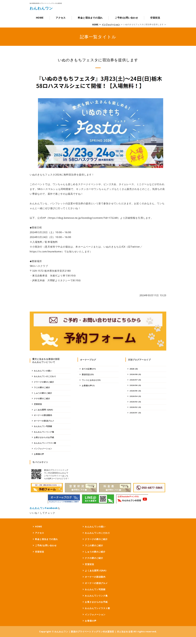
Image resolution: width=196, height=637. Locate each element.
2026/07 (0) (135, 380)
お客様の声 (39, 454)
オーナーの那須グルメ (44, 420)
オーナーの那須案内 (43, 415)
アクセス (61, 17)
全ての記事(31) (89, 369)
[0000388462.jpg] (64, 499)
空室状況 (155, 17)
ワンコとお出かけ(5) (91, 380)
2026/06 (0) (135, 385)
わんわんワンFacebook (44, 508)
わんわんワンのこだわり (45, 376)
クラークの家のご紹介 (44, 382)
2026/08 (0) (135, 374)
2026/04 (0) (135, 396)
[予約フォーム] (47, 487)
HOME (40, 17)
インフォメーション (111, 24)
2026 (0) (134, 369)
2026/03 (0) (135, 401)
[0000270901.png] (81, 487)
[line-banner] (98, 499)
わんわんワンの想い (43, 370)
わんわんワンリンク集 (44, 432)
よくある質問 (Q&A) (43, 409)
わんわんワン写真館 (43, 426)
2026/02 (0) (135, 407)
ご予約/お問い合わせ (126, 17)
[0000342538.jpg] (115, 487)
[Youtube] (132, 499)
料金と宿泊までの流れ (90, 17)
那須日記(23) (88, 374)
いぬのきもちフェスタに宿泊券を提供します (98, 59)
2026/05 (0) (135, 391)
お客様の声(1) (88, 385)
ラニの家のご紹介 (42, 387)
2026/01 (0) (135, 412)
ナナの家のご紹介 (42, 398)
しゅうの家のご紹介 (43, 393)
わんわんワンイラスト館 (45, 443)
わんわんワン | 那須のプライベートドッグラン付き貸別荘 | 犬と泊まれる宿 (94, 631)
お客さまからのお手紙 (44, 437)
